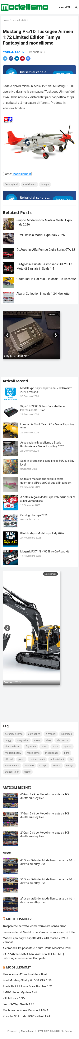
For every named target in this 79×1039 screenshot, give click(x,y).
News (7, 853)
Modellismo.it (21, 174)
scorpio (43, 765)
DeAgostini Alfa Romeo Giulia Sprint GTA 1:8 (46, 249)
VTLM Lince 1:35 (14, 998)
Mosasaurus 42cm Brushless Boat (25, 974)
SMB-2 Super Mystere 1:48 (20, 992)
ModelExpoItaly (13, 753)
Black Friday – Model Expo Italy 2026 (42, 533)
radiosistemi (57, 759)
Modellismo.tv (18, 919)
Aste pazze (34, 734)
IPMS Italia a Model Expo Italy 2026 (40, 235)
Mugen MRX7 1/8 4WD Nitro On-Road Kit (44, 551)
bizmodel (51, 734)
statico (56, 765)
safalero (29, 765)
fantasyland (11, 184)
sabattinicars (12, 765)
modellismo (29, 184)
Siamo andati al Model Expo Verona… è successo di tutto (39, 932)
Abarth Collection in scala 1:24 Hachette (43, 293)
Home (6, 20)
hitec (44, 746)
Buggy (8, 740)
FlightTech (31, 746)
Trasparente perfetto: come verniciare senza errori (34, 926)
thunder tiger (12, 772)
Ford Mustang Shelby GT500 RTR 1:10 (27, 980)
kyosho (67, 746)
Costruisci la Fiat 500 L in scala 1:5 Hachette (46, 279)
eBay (48, 740)
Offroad (9, 759)
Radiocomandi (37, 759)
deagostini (22, 740)
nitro (66, 753)
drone (37, 740)
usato (27, 772)
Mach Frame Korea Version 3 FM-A (25, 1010)
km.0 (55, 746)
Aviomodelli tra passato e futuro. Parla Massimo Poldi (37, 948)
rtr (71, 759)
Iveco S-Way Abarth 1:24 (18, 1004)
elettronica (62, 740)
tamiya (45, 184)
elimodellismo (12, 746)
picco (21, 759)
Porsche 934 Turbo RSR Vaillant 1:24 (26, 1016)
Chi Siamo (66, 1031)
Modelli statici (20, 20)
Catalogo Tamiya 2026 (34, 515)
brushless (66, 734)
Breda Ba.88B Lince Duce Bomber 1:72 (28, 986)
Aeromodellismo (13, 734)
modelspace (51, 753)
